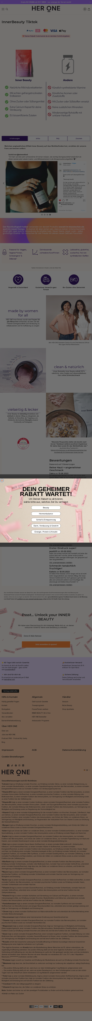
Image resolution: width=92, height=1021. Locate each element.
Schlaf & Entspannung (46, 520)
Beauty (46, 507)
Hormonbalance (46, 514)
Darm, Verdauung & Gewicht (46, 526)
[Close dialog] (2, 480)
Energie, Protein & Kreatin (46, 532)
